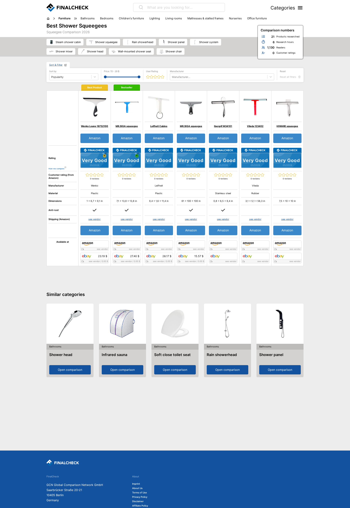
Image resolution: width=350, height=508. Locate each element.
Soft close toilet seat (172, 355)
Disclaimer (138, 501)
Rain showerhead (222, 355)
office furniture (257, 18)
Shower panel (271, 355)
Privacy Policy (139, 497)
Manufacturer (177, 71)
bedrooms (106, 18)
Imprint (136, 483)
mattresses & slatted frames (205, 18)
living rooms (173, 18)
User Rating (152, 71)
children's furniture (131, 18)
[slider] (105, 77)
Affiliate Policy (140, 505)
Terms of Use (139, 492)
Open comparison (70, 370)
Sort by (53, 71)
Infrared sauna (114, 355)
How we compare (56, 169)
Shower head (60, 355)
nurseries (235, 18)
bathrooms (88, 18)
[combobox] (172, 76)
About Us (137, 488)
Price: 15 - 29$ (111, 71)
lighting (154, 18)
